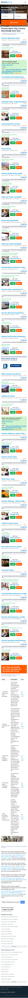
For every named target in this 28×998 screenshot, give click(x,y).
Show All (14, 946)
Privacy (20, 987)
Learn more (19, 628)
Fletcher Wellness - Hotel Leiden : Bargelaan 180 (13, 433)
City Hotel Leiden (7, 570)
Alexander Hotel (22, 879)
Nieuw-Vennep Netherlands (7, 938)
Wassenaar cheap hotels (7, 941)
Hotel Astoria (6, 149)
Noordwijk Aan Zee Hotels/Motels (9, 917)
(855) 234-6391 (11, 992)
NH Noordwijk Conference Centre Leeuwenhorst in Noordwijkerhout (13, 267)
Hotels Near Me (4, 989)
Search (22, 902)
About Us (8, 987)
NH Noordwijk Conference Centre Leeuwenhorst (11, 893)
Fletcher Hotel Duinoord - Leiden (13, 617)
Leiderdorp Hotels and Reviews (8, 936)
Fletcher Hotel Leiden (9, 457)
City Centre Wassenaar (6, 957)
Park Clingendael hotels (7, 964)
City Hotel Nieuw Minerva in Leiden (14, 593)
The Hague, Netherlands (7, 943)
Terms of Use (14, 987)
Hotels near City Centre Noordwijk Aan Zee (11, 952)
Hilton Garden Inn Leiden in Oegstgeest (11, 374)
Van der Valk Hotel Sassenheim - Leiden (12, 313)
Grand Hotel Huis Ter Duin (10, 124)
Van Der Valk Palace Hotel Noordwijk (11, 855)
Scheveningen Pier (5, 966)
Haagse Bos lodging (6, 979)
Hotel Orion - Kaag (8, 479)
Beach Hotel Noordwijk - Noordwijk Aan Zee (10, 220)
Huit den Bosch (5, 969)
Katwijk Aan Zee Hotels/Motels (8, 921)
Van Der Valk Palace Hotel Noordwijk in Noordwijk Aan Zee (13, 38)
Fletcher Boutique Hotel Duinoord (13, 640)
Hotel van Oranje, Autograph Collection (12, 857)
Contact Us (3, 987)
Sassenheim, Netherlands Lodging (9, 926)
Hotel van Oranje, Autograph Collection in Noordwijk (11, 197)
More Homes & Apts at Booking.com (9, 359)
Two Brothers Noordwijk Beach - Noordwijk (13, 77)
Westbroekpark (5, 971)
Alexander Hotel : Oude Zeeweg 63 (13, 102)
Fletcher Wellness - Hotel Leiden (13, 501)
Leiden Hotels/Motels (6, 931)
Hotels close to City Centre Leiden (9, 954)
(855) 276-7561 (7, 65)
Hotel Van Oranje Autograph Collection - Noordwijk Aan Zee (12, 244)
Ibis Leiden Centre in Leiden (11, 546)
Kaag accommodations (6, 934)
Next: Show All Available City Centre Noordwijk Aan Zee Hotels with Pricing (11, 669)
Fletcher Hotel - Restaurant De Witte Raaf (12, 289)
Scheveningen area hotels (7, 974)
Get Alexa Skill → (18, 73)
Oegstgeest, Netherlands (7, 924)
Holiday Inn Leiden (8, 396)
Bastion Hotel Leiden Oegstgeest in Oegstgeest (13, 336)
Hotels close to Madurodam (8, 976)
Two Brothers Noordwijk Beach (12, 878)
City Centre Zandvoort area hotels (9, 959)
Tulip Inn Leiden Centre (9, 523)
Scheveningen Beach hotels (8, 962)
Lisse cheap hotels (5, 929)
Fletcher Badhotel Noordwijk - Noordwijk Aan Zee (12, 173)
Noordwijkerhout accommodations (9, 919)
